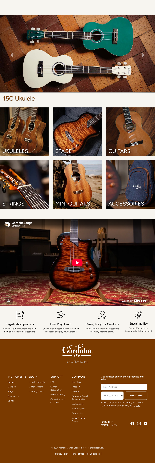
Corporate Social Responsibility (80, 398)
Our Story (76, 382)
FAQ (52, 382)
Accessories (13, 396)
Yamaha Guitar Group (79, 420)
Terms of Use (78, 454)
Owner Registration (56, 388)
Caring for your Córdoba (57, 401)
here (138, 405)
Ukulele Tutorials (37, 382)
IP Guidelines (93, 454)
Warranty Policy (57, 394)
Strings (11, 401)
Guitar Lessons (36, 386)
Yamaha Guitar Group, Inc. (71, 448)
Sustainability (78, 404)
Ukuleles (12, 386)
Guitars (11, 382)
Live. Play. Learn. (36, 391)
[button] (11, 54)
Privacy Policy (61, 454)
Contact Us (77, 413)
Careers (75, 391)
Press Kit (76, 386)
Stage (10, 391)
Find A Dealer (78, 408)
